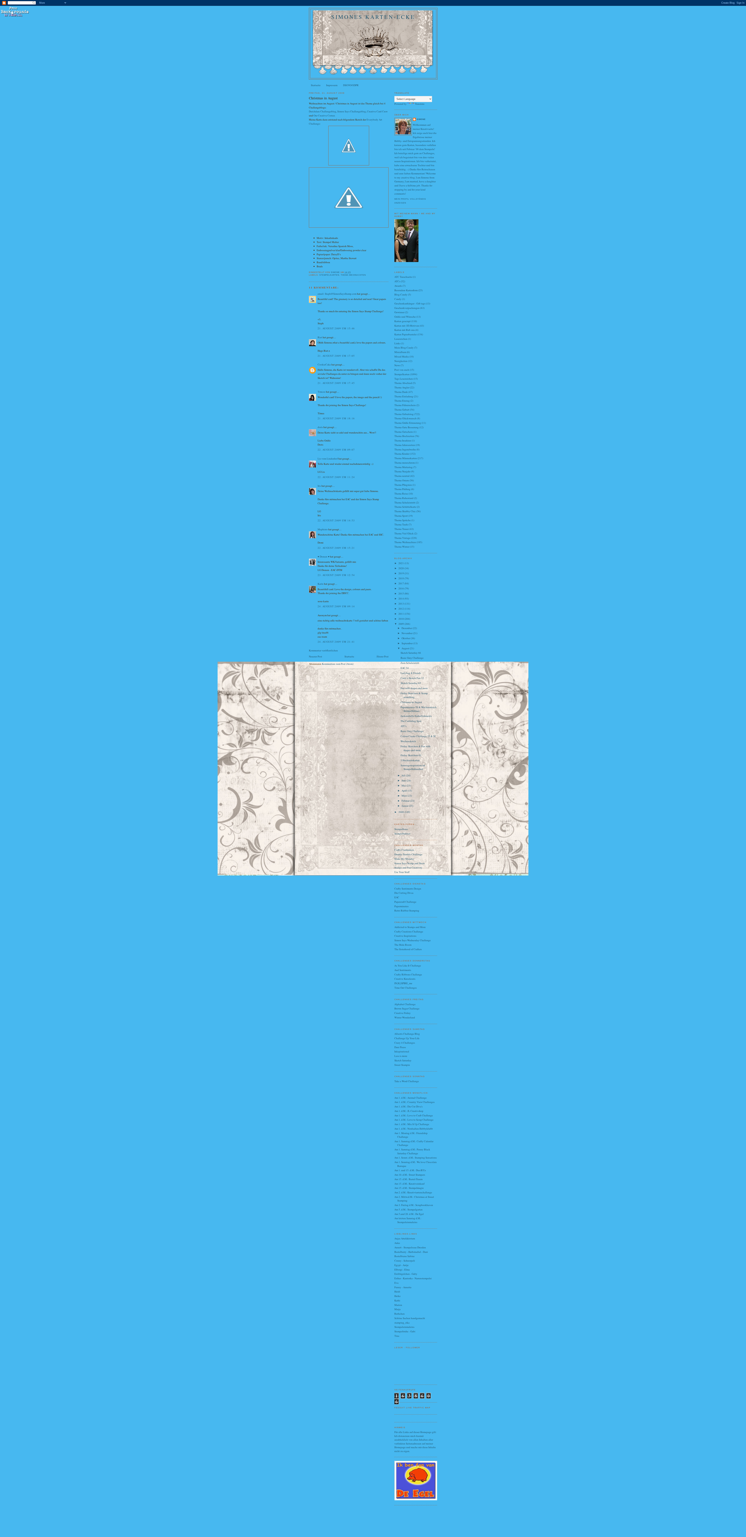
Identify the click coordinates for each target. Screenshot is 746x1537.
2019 (401, 573)
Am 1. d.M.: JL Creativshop (408, 1111)
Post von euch (401, 369)
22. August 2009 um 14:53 (336, 520)
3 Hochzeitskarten (410, 760)
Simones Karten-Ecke (373, 16)
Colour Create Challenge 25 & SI (418, 736)
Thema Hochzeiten (404, 436)
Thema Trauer (401, 529)
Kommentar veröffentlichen (323, 650)
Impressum (331, 85)
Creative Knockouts (404, 978)
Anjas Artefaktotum (404, 1238)
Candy (397, 299)
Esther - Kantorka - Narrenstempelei (413, 1278)
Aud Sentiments (402, 970)
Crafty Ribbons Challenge (408, 974)
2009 (401, 624)
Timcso (321, 391)
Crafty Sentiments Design (407, 888)
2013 (401, 603)
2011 (401, 613)
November (407, 633)
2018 (401, 578)
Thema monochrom (404, 462)
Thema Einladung (403, 396)
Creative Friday (402, 1013)
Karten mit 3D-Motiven (406, 325)
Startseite (316, 85)
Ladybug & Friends (411, 673)
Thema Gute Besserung (406, 427)
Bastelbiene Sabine (404, 1256)
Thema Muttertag (403, 467)
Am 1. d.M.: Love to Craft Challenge (413, 1115)
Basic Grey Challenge (412, 658)
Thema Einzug (402, 400)
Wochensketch (408, 741)
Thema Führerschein (405, 405)
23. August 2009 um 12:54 (336, 575)
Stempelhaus (401, 829)
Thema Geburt (401, 409)
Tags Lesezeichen (403, 378)
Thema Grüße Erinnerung (407, 423)
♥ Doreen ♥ (323, 556)
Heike (397, 1296)
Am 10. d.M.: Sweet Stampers (409, 1174)
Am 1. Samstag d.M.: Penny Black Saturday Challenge (412, 1151)
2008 (401, 812)
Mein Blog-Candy (404, 347)
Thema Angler (401, 387)
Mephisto (323, 529)
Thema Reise (401, 493)
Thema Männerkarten (405, 458)
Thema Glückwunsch (405, 418)
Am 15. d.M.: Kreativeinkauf (409, 1183)
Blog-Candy (400, 294)
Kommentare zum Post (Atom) (337, 664)
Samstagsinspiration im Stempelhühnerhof (413, 767)
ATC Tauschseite (403, 277)
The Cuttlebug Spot (411, 721)
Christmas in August (411, 702)
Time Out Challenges (405, 987)
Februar (406, 800)
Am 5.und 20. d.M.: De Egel (409, 1214)
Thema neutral (402, 476)
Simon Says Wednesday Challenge (412, 940)
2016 (401, 588)
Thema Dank (401, 392)
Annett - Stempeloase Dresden (410, 1247)
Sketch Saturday (402, 1060)
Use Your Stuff (402, 872)
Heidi (397, 1291)
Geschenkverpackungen (407, 308)
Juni (404, 780)
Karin (320, 583)
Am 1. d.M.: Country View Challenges (414, 1102)
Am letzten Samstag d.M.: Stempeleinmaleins (407, 1220)
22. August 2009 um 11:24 (336, 477)
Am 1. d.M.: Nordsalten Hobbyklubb (413, 1128)
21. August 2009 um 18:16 (336, 418)
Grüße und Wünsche (405, 316)
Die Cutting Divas (403, 893)
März (405, 795)
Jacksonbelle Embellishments (416, 716)
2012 (401, 608)
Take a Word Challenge (406, 1081)
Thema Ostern (401, 480)
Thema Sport (401, 515)
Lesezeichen (400, 339)
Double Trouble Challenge (408, 854)
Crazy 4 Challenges (404, 1042)
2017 (401, 583)
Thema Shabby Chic (405, 511)
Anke (397, 1243)
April (405, 790)
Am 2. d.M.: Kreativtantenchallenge (413, 1192)
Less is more (400, 1056)
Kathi (397, 1300)
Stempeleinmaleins (404, 1327)
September (407, 643)
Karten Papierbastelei (405, 334)
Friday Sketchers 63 (411, 755)
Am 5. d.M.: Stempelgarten (408, 1209)
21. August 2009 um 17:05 (336, 355)
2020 (401, 568)
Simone (421, 119)
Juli (404, 775)
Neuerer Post (315, 656)
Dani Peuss (400, 1047)
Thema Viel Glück (404, 533)
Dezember (407, 628)
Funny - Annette (402, 1287)
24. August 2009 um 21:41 (336, 641)
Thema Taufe (401, 524)
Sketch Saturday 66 (411, 652)
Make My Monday (404, 859)
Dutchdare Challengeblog (322, 111)
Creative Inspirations (405, 936)
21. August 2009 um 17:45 (336, 383)
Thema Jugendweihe (405, 449)
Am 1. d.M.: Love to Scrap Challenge (413, 1119)
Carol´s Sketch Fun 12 (412, 678)
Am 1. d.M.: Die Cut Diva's (408, 1106)
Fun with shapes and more (414, 688)
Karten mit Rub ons (404, 330)
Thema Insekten (402, 440)
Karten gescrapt (402, 321)
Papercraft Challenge (405, 902)
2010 (401, 618)
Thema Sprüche (402, 520)
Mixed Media (401, 356)
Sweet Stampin (402, 1065)
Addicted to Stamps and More (410, 927)
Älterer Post (382, 656)
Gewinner (399, 312)
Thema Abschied (403, 383)
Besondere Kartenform (406, 290)
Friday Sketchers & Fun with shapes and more (416, 748)
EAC (396, 897)
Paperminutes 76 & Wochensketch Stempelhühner (419, 709)
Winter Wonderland (404, 1017)
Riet (320, 337)
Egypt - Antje (401, 1265)
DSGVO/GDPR (351, 85)
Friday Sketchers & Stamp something (414, 695)
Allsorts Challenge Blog (407, 1033)
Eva (396, 1282)
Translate (419, 104)
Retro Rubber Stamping (406, 910)
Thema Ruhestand (403, 498)
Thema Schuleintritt (404, 502)
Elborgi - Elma (402, 1269)
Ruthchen (399, 1313)
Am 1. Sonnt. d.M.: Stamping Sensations (415, 1157)
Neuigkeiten (400, 361)
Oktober (406, 638)
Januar (405, 805)
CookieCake (324, 364)
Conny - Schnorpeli (404, 1260)
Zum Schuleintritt (410, 663)
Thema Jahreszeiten (404, 445)
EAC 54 (405, 668)
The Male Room (402, 944)
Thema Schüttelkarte (405, 507)
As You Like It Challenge (407, 965)
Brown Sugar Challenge (406, 1008)
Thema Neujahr (402, 471)
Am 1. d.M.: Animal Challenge (410, 1097)
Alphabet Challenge (405, 1004)
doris (320, 427)
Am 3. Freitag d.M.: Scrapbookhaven (413, 1205)
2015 (401, 593)
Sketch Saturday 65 (411, 683)
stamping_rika (402, 1322)
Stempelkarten (329, 275)
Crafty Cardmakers (404, 850)
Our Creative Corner (324, 115)
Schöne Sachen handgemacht (409, 1318)
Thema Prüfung (402, 489)
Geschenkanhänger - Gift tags (409, 303)
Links (397, 343)
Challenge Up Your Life (406, 1038)
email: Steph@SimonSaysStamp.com (337, 293)
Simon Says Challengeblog (351, 111)
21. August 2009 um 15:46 (336, 328)
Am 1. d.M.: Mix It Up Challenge (411, 1124)
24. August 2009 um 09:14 (336, 606)
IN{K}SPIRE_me (403, 983)
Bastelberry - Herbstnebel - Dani (411, 1252)
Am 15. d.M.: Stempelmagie (409, 1188)
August (406, 648)
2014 (401, 598)
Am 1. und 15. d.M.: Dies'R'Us (410, 1170)
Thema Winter (401, 546)
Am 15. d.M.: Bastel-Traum (408, 1179)
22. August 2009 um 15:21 (336, 548)
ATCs (397, 281)
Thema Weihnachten (353, 275)
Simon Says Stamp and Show (409, 863)
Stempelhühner (402, 833)
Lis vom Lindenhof (328, 458)
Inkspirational (401, 1051)
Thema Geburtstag (404, 414)
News (397, 365)
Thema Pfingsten (403, 485)
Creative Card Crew (377, 111)
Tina (396, 1336)
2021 (401, 563)
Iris (319, 486)
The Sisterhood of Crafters (408, 949)
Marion (398, 1305)
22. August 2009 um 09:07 (336, 449)
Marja (397, 1309)
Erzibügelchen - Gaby (405, 1274)
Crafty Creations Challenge (408, 931)
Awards (398, 285)
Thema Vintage (402, 538)
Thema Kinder (401, 453)
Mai (404, 785)
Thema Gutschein (403, 431)
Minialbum (400, 352)
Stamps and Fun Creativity (408, 867)
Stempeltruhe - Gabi (404, 1331)
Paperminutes (401, 906)
